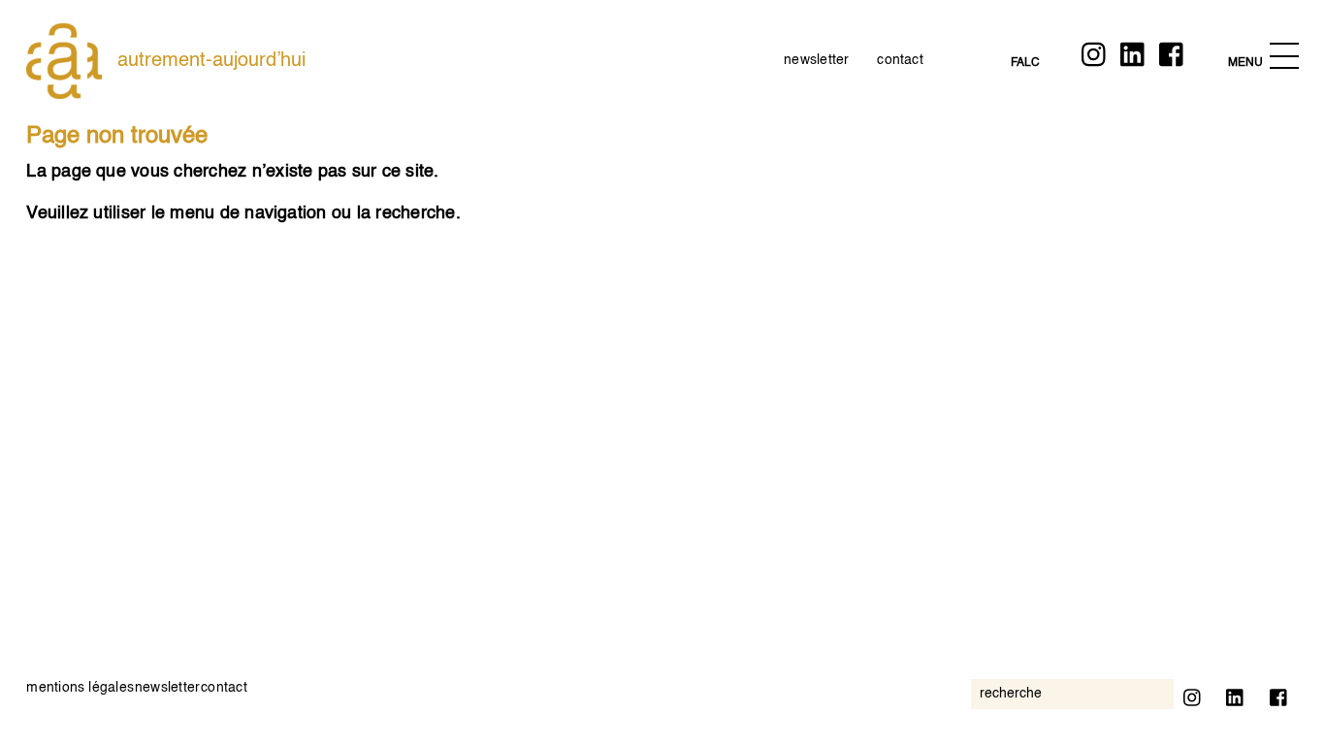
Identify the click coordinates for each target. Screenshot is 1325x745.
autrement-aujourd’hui (211, 61)
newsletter (816, 60)
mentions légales (80, 688)
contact (900, 60)
